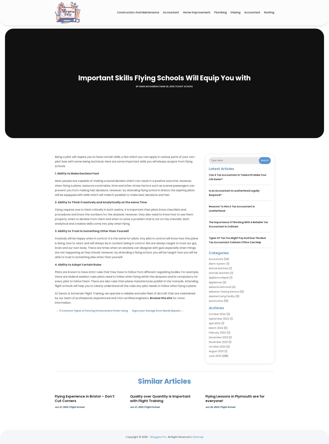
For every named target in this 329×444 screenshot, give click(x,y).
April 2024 (215, 323)
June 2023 (215, 356)
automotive (216, 301)
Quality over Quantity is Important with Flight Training (160, 398)
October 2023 (217, 346)
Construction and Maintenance (138, 12)
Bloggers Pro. (159, 437)
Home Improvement (196, 12)
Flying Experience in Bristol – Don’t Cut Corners (84, 398)
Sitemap (198, 437)
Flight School (184, 86)
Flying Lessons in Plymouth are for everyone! (235, 398)
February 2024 (217, 332)
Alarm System (217, 263)
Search (265, 160)
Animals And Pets (219, 273)
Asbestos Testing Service (224, 291)
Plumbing (220, 12)
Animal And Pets (218, 268)
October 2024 (217, 314)
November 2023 (218, 342)
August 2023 (216, 351)
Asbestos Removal (220, 287)
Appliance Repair (219, 277)
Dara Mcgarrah (149, 86)
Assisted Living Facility (222, 296)
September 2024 (219, 318)
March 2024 (216, 328)
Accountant (171, 12)
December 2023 (218, 337)
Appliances (215, 282)
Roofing (269, 12)
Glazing (235, 12)
